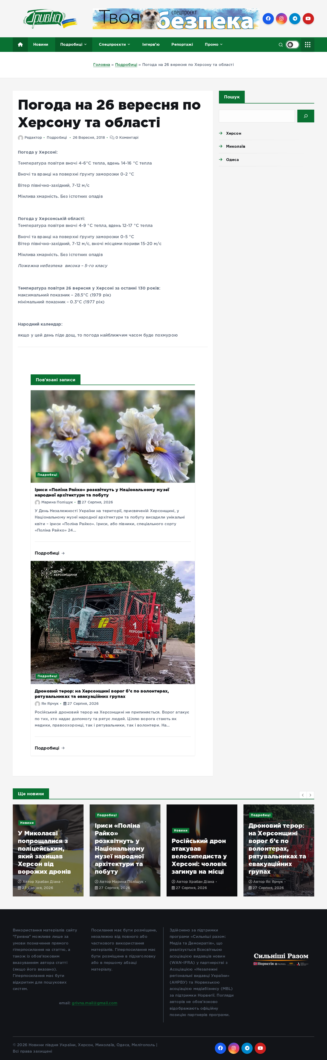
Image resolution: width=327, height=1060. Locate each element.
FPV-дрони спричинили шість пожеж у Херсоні (278, 864)
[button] (303, 795)
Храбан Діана (124, 881)
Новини (41, 44)
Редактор (33, 137)
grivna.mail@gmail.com (94, 1003)
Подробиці (71, 44)
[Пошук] (305, 116)
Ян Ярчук (50, 703)
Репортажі (182, 44)
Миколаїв (235, 146)
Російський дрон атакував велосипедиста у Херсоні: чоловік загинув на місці (122, 856)
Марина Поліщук (57, 502)
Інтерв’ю (151, 44)
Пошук (232, 96)
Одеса (232, 159)
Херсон (233, 133)
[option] (48, 850)
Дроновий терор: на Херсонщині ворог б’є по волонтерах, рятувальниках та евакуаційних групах (200, 848)
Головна (101, 64)
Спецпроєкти (112, 44)
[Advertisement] (266, 210)
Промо (211, 44)
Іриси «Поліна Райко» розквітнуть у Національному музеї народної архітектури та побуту (42, 848)
